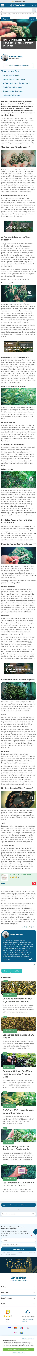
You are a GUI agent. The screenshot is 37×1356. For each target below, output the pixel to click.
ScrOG (7, 724)
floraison (18, 436)
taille (13, 729)
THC (31, 533)
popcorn (23, 594)
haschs (30, 621)
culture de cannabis (17, 125)
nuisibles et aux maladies (26, 427)
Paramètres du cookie (18, 1352)
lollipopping (4, 756)
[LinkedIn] (29, 959)
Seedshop (17, 971)
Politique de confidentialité (23, 1252)
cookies (10, 594)
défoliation (22, 729)
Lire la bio (6, 960)
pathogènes (9, 414)
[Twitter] (32, 959)
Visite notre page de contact (27, 1320)
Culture (6, 971)
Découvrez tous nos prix (18, 1270)
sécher (14, 850)
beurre (3, 594)
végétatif (9, 436)
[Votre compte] (32, 5)
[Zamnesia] (17, 5)
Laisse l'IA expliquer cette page (19, 65)
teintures (30, 618)
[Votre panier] (35, 5)
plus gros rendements (22, 176)
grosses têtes (8, 176)
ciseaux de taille (30, 830)
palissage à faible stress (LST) (12, 717)
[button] (4, 57)
